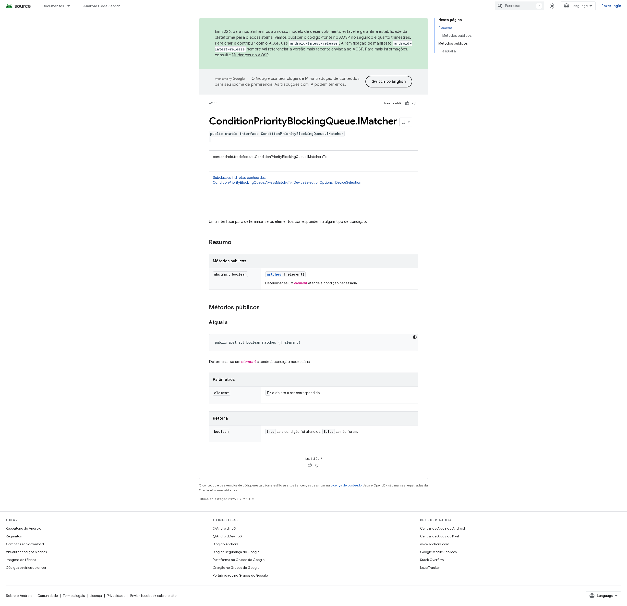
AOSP (213, 103)
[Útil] (407, 103)
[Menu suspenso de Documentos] (70, 6)
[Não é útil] (414, 103)
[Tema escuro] (415, 337)
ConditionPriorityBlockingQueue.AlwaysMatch (249, 182)
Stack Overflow (432, 560)
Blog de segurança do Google (236, 552)
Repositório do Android (23, 528)
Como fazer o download (25, 544)
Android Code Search (101, 6)
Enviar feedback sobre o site (153, 596)
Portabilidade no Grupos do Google (240, 575)
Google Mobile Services (438, 552)
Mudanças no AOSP (250, 55)
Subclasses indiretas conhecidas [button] (287, 180)
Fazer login (611, 6)
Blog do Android (225, 544)
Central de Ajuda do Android (442, 528)
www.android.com (434, 544)
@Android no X (224, 528)
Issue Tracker (430, 567)
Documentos (53, 6)
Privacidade (116, 596)
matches (273, 274)
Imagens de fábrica (21, 560)
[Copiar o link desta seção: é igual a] (232, 323)
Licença (96, 596)
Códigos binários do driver (26, 567)
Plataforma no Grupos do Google (239, 560)
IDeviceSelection (348, 182)
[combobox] (519, 5)
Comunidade (47, 596)
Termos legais (74, 596)
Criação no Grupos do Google (236, 567)
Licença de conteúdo (346, 485)
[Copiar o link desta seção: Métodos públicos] (264, 308)
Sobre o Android (19, 596)
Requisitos (14, 536)
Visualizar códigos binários (26, 552)
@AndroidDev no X (227, 536)
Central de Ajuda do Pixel (439, 536)
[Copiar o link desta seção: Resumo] (236, 243)
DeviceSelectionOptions (313, 182)
